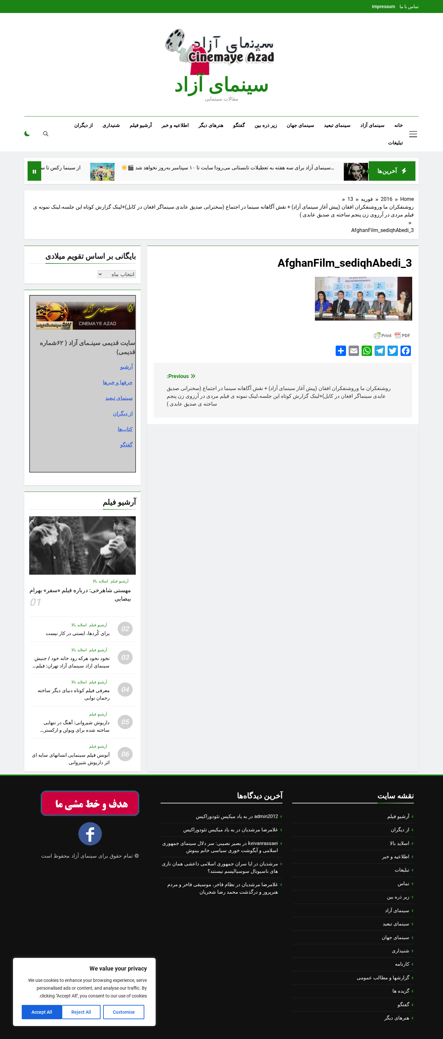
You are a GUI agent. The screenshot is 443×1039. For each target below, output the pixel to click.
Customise (124, 1012)
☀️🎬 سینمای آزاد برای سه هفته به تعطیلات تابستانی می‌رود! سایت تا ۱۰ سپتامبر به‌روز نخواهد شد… (249, 168)
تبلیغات (395, 143)
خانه (398, 125)
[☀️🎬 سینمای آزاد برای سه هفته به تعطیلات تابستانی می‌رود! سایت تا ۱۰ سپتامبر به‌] (124, 175)
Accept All (41, 1012)
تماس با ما (409, 6)
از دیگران (83, 125)
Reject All (81, 1012)
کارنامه (402, 964)
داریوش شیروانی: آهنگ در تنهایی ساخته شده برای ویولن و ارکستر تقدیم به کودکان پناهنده (76, 730)
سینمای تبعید (337, 125)
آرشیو (126, 366)
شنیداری (111, 125)
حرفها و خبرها (118, 382)
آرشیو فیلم (141, 125)
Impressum (383, 6)
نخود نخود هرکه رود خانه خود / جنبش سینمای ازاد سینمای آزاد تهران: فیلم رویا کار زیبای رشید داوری (72, 665)
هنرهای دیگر (210, 125)
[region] (84, 992)
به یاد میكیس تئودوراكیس (221, 816)
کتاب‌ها (125, 429)
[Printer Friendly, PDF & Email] (392, 335)
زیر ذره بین (266, 125)
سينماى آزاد (221, 84)
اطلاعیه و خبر (175, 125)
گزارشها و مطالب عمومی (383, 978)
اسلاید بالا (100, 581)
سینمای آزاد (372, 125)
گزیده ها (400, 991)
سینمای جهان (300, 125)
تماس (403, 883)
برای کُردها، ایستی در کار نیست (78, 633)
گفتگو (239, 125)
